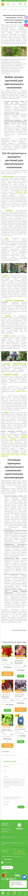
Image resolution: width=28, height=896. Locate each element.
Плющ (6, 238)
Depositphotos (18, 856)
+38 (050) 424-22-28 (6, 830)
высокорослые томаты (7, 454)
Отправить (20, 807)
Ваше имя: (6, 766)
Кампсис (5, 276)
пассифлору (13, 439)
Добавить (6, 803)
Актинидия (6, 364)
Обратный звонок (7, 867)
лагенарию (24, 454)
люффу (3, 456)
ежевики (18, 391)
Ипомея (5, 412)
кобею (9, 436)
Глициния (6, 336)
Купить (20, 676)
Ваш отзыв (6, 786)
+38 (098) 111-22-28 (5, 828)
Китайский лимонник (11, 374)
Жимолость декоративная (14, 300)
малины (23, 391)
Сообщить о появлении (7, 673)
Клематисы (9, 210)
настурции (24, 437)
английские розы (21, 192)
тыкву (11, 440)
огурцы (17, 454)
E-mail (5, 771)
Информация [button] (7, 859)
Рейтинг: (6, 776)
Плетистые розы (8, 176)
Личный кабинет (8, 862)
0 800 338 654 (4, 831)
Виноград (8, 316)
